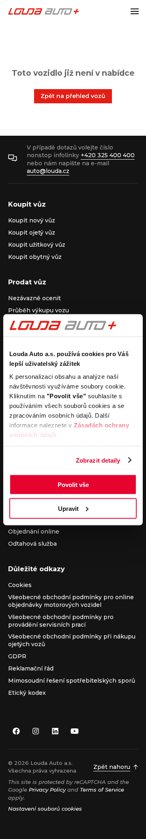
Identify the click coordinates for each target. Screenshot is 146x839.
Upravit (68, 508)
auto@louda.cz (48, 171)
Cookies (20, 585)
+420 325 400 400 (108, 155)
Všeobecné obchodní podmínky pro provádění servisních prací (61, 620)
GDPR (17, 656)
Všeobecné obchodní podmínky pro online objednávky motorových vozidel (71, 600)
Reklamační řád (31, 668)
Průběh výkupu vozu (38, 310)
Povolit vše (73, 484)
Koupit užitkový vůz (36, 244)
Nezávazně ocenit (34, 298)
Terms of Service (102, 789)
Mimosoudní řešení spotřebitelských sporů (71, 680)
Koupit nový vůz (31, 220)
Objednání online (33, 531)
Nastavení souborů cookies (45, 808)
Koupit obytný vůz (35, 256)
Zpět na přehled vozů (73, 96)
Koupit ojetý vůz (31, 232)
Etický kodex (27, 692)
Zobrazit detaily (98, 460)
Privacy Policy (47, 789)
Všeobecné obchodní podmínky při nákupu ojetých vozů (71, 640)
